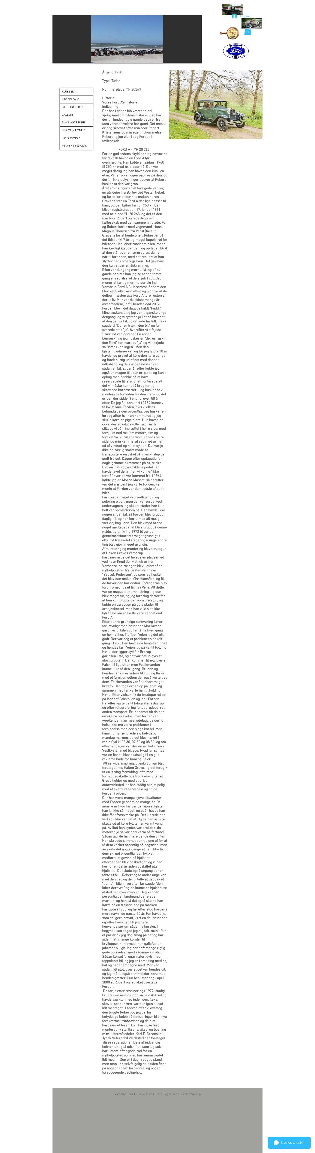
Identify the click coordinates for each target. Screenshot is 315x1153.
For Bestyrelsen (71, 138)
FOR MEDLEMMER (73, 130)
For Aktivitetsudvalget (74, 145)
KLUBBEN (68, 91)
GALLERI (67, 114)
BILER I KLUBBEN (73, 107)
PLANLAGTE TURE (73, 122)
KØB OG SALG (70, 99)
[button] (127, 39)
